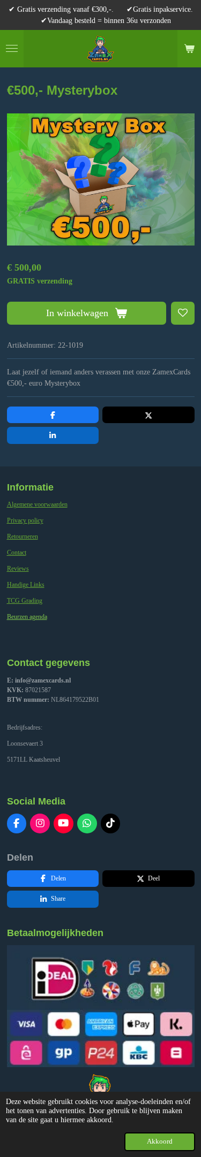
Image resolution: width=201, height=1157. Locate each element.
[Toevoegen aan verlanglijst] (183, 313)
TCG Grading (24, 600)
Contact (16, 552)
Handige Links (25, 584)
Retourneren (22, 536)
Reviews (18, 568)
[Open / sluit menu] (12, 48)
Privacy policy (25, 520)
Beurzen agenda (27, 616)
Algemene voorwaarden (37, 504)
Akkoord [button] (160, 1141)
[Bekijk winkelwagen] (189, 48)
